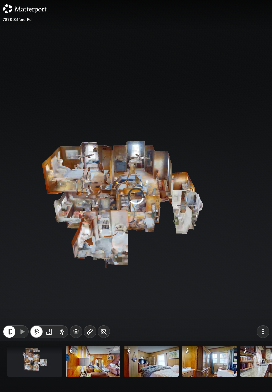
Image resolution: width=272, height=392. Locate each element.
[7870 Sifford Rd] (136, 196)
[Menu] (263, 335)
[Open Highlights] (9, 335)
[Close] (193, 56)
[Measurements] (90, 335)
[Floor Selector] (76, 335)
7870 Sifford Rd (17, 19)
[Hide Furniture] (104, 335)
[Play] (22, 335)
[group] (49, 335)
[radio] (36, 335)
